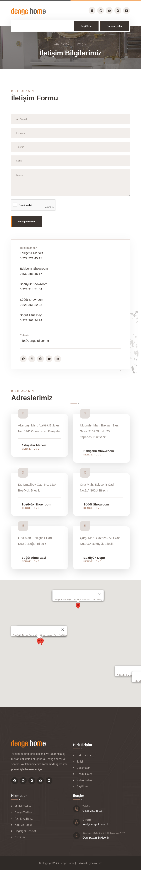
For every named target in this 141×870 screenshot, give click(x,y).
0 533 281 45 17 (92, 810)
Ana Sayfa (61, 44)
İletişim (81, 761)
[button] (78, 606)
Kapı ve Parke (23, 824)
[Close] (99, 594)
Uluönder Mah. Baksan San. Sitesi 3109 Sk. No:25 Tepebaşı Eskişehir (99, 431)
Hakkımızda (84, 755)
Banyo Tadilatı (23, 812)
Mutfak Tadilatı (23, 806)
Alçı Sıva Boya (23, 818)
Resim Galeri (85, 774)
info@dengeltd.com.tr (34, 340)
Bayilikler (82, 786)
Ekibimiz (20, 837)
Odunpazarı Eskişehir (96, 837)
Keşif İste (86, 26)
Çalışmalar (83, 767)
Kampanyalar (114, 26)
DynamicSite (95, 863)
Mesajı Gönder (26, 221)
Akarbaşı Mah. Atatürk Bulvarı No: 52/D (104, 833)
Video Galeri (84, 780)
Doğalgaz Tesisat (25, 831)
